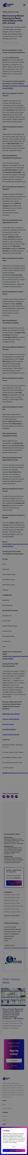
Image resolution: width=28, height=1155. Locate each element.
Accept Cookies (14, 1150)
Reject (14, 1146)
